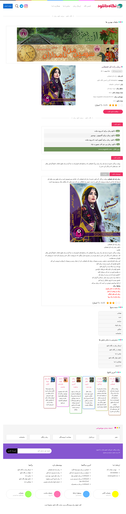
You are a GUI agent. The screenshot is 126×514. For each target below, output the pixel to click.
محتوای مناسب (48, 493)
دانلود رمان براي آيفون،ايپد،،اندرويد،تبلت (102, 140)
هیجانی (119, 313)
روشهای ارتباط (77, 493)
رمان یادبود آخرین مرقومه (53, 479)
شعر (116, 437)
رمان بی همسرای (76, 484)
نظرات (105, 174)
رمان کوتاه (118, 325)
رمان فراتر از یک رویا (114, 297)
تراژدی (119, 321)
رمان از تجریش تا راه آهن (99, 381)
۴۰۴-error (118, 366)
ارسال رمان (77, 6)
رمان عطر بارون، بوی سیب (52, 476)
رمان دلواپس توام (76, 476)
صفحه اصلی (8, 6)
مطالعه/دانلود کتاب (113, 111)
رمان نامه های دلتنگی (114, 294)
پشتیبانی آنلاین (106, 493)
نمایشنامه (118, 333)
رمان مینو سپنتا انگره (47, 381)
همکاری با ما (56, 6)
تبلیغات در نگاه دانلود (115, 349)
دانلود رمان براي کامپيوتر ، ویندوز (105, 135)
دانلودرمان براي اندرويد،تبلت (106, 131)
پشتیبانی (21, 493)
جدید (120, 317)
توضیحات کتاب (116, 174)
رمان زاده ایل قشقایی (110, 247)
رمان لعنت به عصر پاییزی (113, 288)
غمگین (119, 329)
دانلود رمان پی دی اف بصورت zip (105, 144)
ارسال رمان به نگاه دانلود (114, 345)
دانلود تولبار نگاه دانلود (114, 358)
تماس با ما (66, 6)
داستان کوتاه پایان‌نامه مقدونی (52, 482)
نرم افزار (91, 437)
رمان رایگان (44, 437)
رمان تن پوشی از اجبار (113, 291)
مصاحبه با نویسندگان (65, 437)
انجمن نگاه (87, 6)
